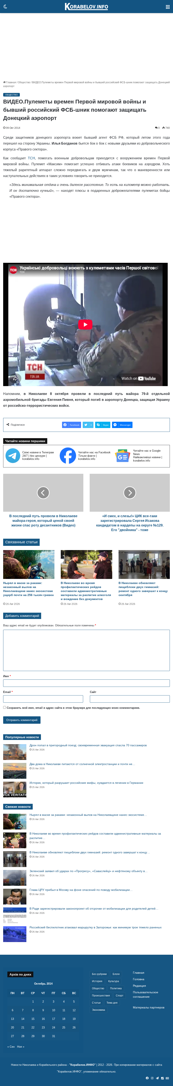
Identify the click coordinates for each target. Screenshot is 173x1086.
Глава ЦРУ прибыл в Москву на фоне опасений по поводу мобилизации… (81, 889)
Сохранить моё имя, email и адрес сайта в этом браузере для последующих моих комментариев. (73, 707)
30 (43, 1036)
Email (8, 692)
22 (32, 1027)
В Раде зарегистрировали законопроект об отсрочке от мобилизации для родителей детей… (94, 908)
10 (53, 1010)
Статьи (96, 1002)
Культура (113, 981)
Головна (138, 979)
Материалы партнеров (148, 1007)
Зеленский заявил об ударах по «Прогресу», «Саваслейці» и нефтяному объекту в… (89, 871)
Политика (116, 988)
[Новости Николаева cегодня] (86, 6)
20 (12, 1027)
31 (53, 1036)
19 (74, 1018)
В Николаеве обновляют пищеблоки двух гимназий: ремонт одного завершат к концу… (90, 852)
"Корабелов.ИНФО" (82, 1064)
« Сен (11, 1046)
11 (63, 1010)
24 (53, 1027)
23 (43, 1027)
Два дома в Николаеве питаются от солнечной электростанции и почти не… (82, 764)
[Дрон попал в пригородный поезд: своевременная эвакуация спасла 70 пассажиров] (14, 752)
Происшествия (101, 995)
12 (74, 1010)
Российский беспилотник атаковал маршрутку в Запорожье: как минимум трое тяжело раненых (96, 927)
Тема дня (112, 1002)
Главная (10, 82)
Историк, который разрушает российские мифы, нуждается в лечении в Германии (86, 782)
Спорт (119, 995)
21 (22, 1027)
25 (63, 1027)
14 (22, 1018)
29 (32, 1036)
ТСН (30, 158)
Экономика (98, 1009)
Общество (24, 82)
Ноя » (20, 1046)
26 (74, 1027)
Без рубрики (99, 974)
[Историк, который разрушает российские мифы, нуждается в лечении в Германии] (14, 789)
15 (32, 1018)
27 (12, 1036)
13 (12, 1018)
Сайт (93, 692)
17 (53, 1018)
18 (63, 1018)
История (97, 981)
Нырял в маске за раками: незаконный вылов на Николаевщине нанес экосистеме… (88, 814)
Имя (7, 676)
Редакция (139, 985)
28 (22, 1036)
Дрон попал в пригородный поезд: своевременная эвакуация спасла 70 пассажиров (88, 745)
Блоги (116, 974)
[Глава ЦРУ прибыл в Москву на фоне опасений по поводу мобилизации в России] (14, 897)
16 (43, 1018)
